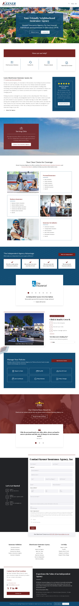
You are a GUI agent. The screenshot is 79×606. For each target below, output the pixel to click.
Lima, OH (25, 136)
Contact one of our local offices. (13, 80)
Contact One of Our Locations (16, 571)
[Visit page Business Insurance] (56, 206)
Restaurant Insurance (49, 234)
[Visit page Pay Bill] (39, 371)
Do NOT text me (36, 522)
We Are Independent (39, 557)
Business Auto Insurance (17, 210)
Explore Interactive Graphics (15, 553)
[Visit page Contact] (30, 64)
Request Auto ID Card (64, 551)
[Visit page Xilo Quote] (48, 64)
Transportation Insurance (50, 228)
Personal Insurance (49, 175)
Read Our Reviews (39, 555)
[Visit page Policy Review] (39, 379)
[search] (69, 3)
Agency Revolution (62, 592)
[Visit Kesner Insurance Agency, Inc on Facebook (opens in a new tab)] (11, 588)
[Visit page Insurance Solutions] (12, 64)
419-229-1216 (53, 534)
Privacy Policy (44, 594)
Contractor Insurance (49, 226)
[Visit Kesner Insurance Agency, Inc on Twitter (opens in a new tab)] (8, 588)
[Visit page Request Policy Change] (61, 379)
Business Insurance (16, 199)
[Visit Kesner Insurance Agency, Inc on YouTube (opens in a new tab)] (16, 588)
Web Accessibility (39, 558)
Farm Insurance (48, 230)
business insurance (56, 165)
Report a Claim (63, 547)
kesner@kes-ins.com (64, 534)
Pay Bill (63, 549)
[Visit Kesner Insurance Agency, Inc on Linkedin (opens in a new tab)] (13, 588)
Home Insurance (48, 181)
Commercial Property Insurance (19, 206)
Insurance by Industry (50, 223)
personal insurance (45, 165)
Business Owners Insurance (18, 203)
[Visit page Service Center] (66, 64)
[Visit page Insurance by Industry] (23, 229)
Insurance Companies (15, 555)
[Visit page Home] (9, 3)
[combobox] (62, 342)
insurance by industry (27, 167)
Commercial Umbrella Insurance (19, 208)
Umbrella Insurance (48, 187)
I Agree (34, 519)
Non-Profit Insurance (49, 232)
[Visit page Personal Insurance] (23, 182)
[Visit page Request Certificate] (17, 379)
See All (46, 189)
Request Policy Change (64, 555)
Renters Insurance (48, 185)
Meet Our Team (39, 551)
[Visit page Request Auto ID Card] (61, 371)
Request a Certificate (64, 553)
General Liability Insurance (18, 205)
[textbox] (62, 342)
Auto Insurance (47, 179)
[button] (74, 3)
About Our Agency (39, 549)
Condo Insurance (48, 183)
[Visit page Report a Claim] (17, 371)
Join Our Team (39, 553)
